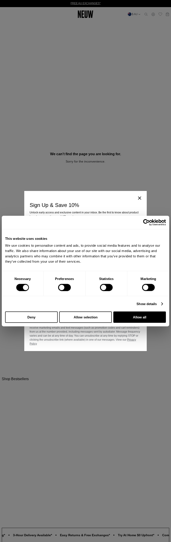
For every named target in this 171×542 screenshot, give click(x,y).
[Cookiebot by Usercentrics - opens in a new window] (146, 222)
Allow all (139, 317)
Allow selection (86, 317)
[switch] (64, 287)
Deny (31, 317)
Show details (146, 304)
